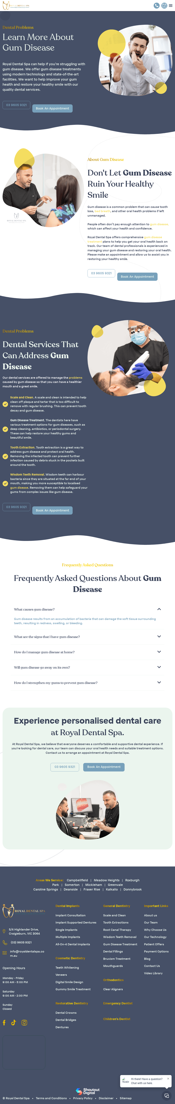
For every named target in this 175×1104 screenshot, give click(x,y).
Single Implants (66, 930)
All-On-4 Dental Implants (73, 944)
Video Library (153, 973)
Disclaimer (106, 1098)
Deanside (71, 889)
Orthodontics (113, 980)
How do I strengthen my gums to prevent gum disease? (56, 683)
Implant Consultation (71, 915)
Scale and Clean (21, 397)
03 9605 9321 (65, 767)
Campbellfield (77, 880)
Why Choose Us (155, 930)
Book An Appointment (103, 767)
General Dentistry (116, 906)
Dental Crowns (66, 1013)
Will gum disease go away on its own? (42, 667)
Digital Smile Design (69, 982)
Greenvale (115, 885)
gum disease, (159, 224)
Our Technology (155, 937)
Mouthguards (113, 966)
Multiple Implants (68, 937)
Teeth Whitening (67, 967)
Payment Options (156, 951)
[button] (87, 609)
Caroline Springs (45, 889)
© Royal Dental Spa (16, 1098)
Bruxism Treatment (116, 959)
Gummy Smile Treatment (73, 989)
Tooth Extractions (116, 922)
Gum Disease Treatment (120, 944)
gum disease (19, 487)
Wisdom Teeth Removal (27, 474)
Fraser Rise (92, 889)
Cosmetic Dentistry (70, 958)
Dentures (62, 1027)
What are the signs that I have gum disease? (47, 637)
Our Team (151, 922)
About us (150, 915)
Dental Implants (67, 906)
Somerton (72, 885)
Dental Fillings (113, 951)
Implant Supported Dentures (76, 922)
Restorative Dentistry (72, 1003)
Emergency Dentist (118, 1003)
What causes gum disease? (34, 609)
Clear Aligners (113, 989)
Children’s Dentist (116, 1019)
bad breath (102, 211)
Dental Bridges (66, 1020)
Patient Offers (154, 944)
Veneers (61, 975)
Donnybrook (133, 889)
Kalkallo (112, 889)
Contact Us (152, 966)
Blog (147, 959)
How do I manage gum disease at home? (44, 652)
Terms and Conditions (51, 1098)
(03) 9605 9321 (21, 942)
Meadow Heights (106, 880)
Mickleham (93, 885)
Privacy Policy (82, 1098)
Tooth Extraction (22, 447)
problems (75, 377)
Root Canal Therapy (117, 930)
